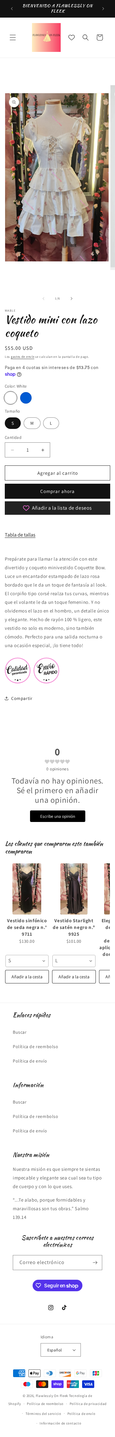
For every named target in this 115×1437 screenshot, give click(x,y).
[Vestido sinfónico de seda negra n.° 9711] (27, 889)
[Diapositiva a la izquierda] (43, 299)
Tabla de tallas (20, 534)
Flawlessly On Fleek (52, 1395)
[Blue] (26, 398)
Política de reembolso (35, 1046)
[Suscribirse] (95, 1262)
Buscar (20, 1032)
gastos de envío (22, 357)
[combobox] (27, 961)
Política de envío (30, 1061)
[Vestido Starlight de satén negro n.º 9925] (74, 889)
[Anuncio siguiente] (103, 9)
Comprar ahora (57, 491)
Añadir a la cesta (27, 977)
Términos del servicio (43, 1413)
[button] (13, 37)
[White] (10, 398)
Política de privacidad (88, 1403)
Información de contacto (60, 1423)
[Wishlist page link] (71, 37)
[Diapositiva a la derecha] (72, 299)
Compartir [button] (21, 698)
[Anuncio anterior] (12, 9)
